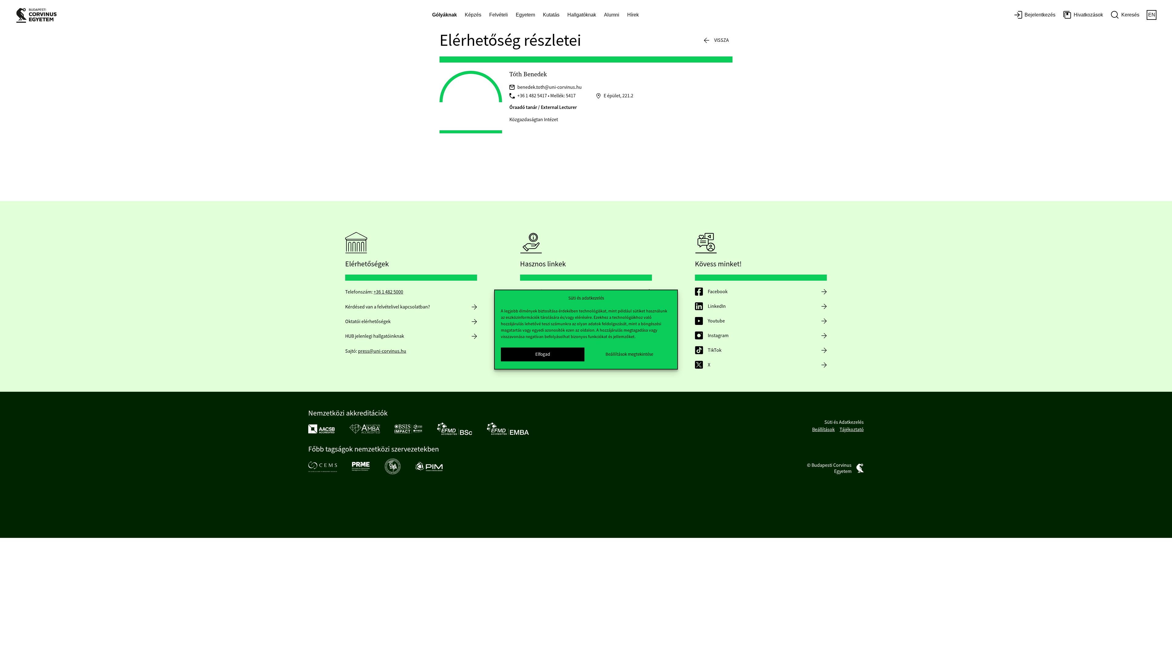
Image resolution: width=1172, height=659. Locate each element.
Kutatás (551, 14)
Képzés (473, 14)
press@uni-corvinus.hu (382, 351)
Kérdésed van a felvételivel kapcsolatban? (387, 307)
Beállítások (823, 430)
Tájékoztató (852, 430)
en (1151, 14)
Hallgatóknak (581, 14)
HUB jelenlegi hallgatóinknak (374, 336)
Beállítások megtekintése (629, 354)
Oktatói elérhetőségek (368, 322)
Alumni (611, 14)
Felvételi (498, 14)
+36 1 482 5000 (388, 292)
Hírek (633, 14)
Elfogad (542, 354)
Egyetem (525, 14)
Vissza (721, 40)
